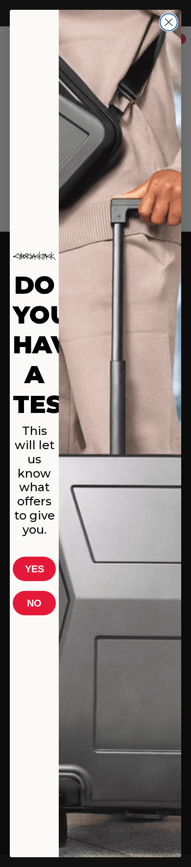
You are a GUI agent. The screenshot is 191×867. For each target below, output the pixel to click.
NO (34, 603)
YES (34, 569)
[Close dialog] (168, 22)
